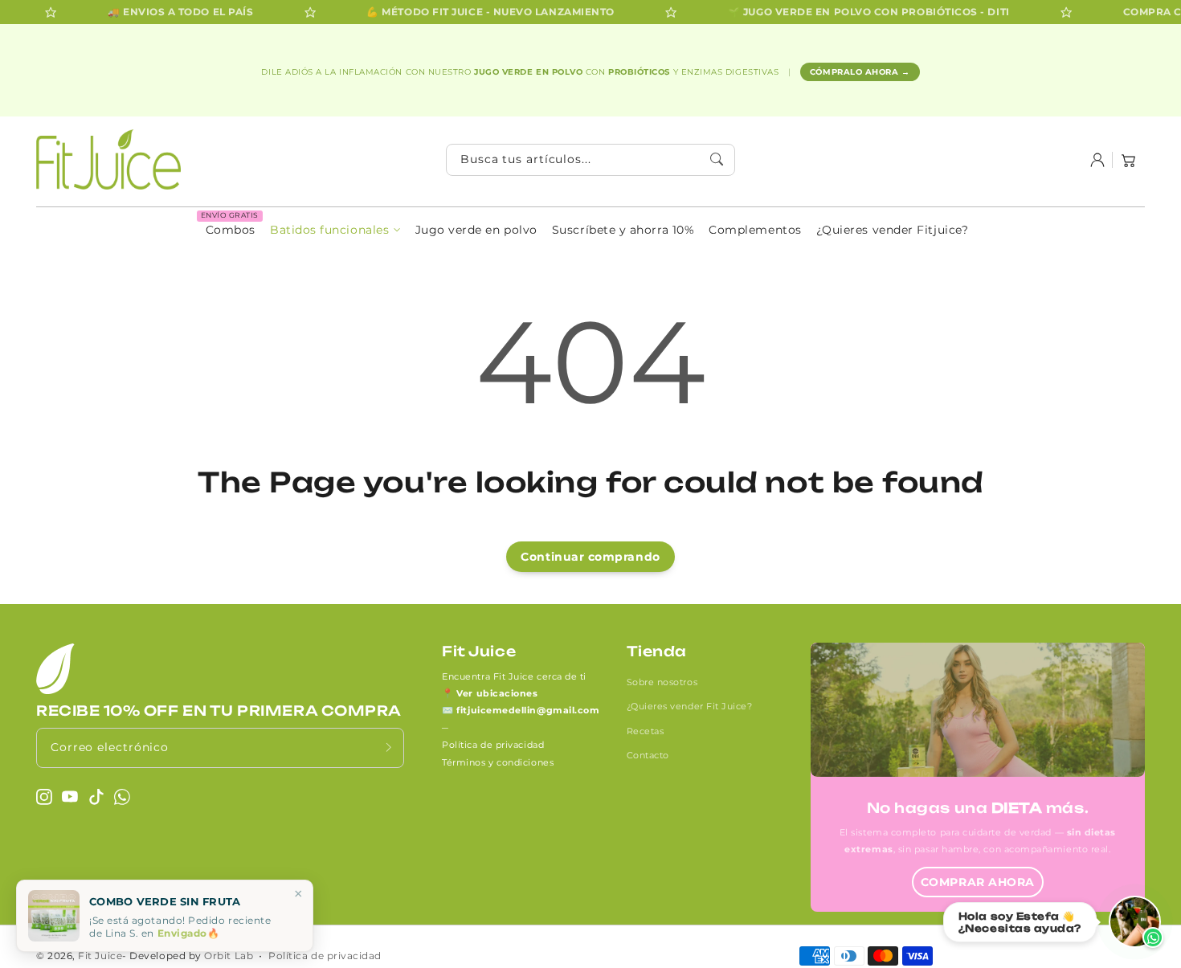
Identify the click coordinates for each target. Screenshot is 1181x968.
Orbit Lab (228, 956)
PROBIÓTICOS (640, 72)
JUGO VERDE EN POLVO (530, 72)
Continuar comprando (590, 556)
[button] (1129, 160)
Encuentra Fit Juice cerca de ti (514, 676)
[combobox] (590, 160)
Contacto (648, 755)
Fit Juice (100, 956)
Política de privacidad (493, 744)
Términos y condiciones (498, 762)
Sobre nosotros (662, 682)
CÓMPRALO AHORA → (860, 72)
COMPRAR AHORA (978, 882)
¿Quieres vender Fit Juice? (690, 706)
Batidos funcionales (329, 229)
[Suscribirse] (389, 747)
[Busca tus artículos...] (717, 159)
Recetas (645, 731)
